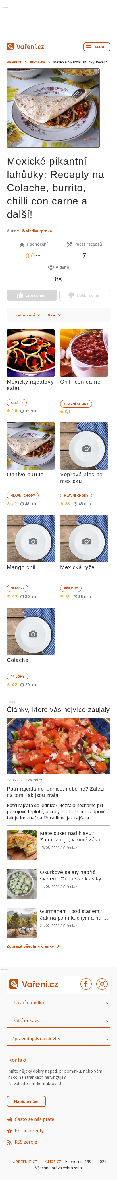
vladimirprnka (39, 231)
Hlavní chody (76, 404)
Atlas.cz (53, 1161)
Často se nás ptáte (34, 1119)
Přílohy (71, 588)
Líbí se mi (35, 295)
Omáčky (17, 588)
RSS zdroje (26, 1142)
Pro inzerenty (29, 1130)
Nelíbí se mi (88, 295)
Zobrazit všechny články (30, 946)
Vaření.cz (14, 62)
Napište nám (26, 1101)
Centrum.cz (24, 1161)
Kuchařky (37, 62)
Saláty (17, 402)
